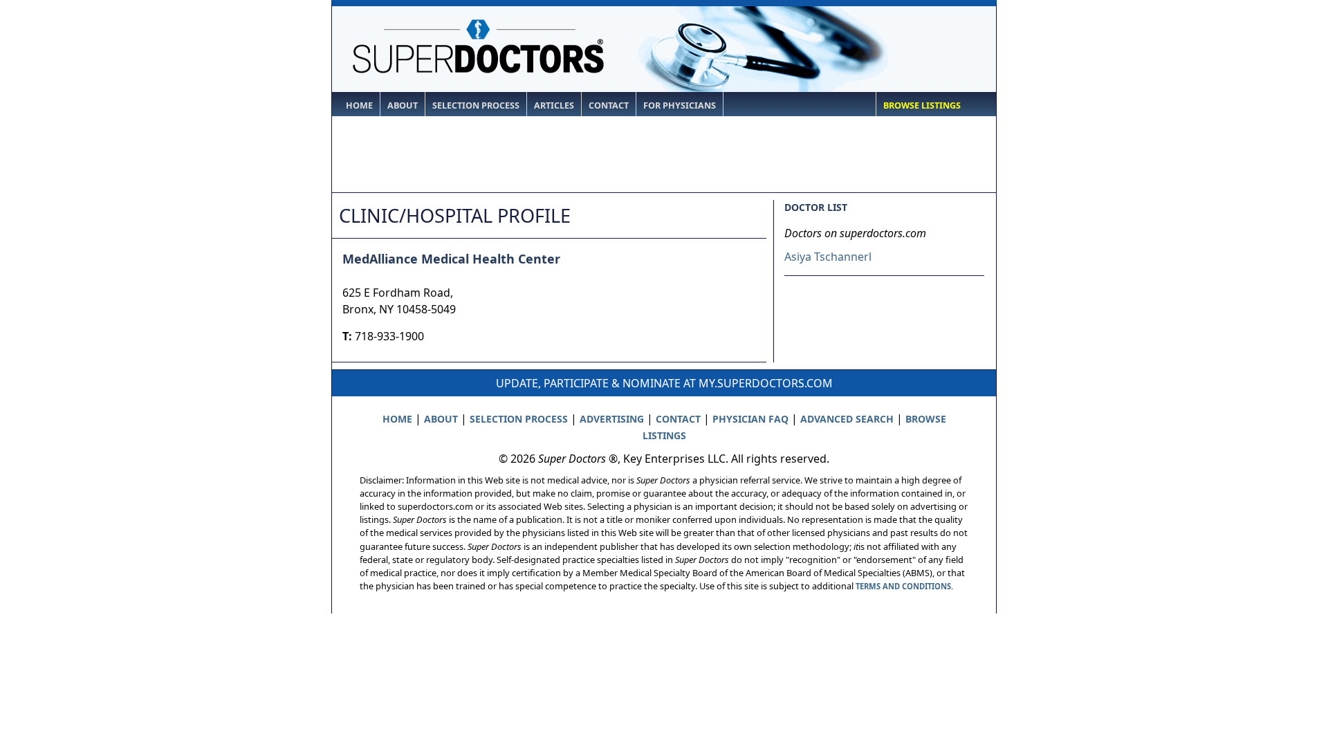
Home (359, 105)
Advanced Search (847, 418)
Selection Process (475, 105)
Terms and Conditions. (904, 586)
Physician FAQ (750, 418)
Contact (609, 105)
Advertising (612, 418)
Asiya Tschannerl (828, 256)
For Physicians (679, 105)
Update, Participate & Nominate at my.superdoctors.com (664, 383)
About (402, 105)
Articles (554, 105)
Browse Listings (922, 105)
